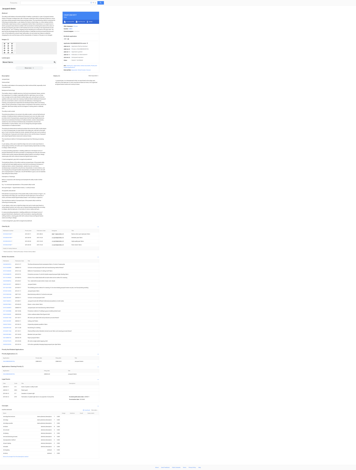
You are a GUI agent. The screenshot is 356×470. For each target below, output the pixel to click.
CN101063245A (7, 294)
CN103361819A (7, 237)
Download (87, 410)
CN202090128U (7, 327)
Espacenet (74, 70)
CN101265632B (7, 271)
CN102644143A (7, 234)
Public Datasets (176, 467)
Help (199, 467)
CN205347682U (7, 304)
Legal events (76, 65)
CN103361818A (7, 245)
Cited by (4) (69, 65)
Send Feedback (165, 467)
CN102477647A (7, 341)
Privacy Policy (192, 467)
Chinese (75, 26)
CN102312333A (7, 291)
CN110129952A (7, 277)
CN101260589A (7, 267)
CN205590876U (7, 281)
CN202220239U (7, 344)
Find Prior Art (81, 21)
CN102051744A (7, 331)
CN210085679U (7, 337)
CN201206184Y (7, 297)
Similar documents (85, 65)
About (157, 467)
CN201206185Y (7, 321)
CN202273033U (7, 324)
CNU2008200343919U (9, 361)
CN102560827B (7, 274)
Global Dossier (82, 70)
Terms (184, 467)
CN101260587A (7, 307)
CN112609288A (7, 311)
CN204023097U (7, 264)
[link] (9, 416)
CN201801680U (7, 334)
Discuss (88, 70)
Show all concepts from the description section (15, 456)
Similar (90, 21)
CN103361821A (7, 241)
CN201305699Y (7, 314)
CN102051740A (7, 317)
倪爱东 (70, 28)
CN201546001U (7, 301)
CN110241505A (7, 287)
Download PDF (70, 21)
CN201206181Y (7, 284)
